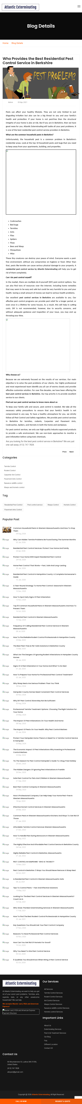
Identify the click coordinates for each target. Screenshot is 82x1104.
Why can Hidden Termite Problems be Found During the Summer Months (44, 539)
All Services (48, 989)
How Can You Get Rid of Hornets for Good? (32, 942)
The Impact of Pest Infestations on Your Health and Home (38, 721)
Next (71, 451)
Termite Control (10, 466)
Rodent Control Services (53, 997)
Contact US (48, 1048)
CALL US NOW (20, 1101)
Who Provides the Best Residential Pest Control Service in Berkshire (38, 61)
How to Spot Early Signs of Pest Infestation (31, 597)
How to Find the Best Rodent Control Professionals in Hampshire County (44, 916)
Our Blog (47, 1037)
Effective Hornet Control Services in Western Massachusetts (39, 807)
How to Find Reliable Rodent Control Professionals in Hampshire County (44, 637)
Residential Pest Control (13, 505)
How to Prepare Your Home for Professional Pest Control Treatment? (43, 674)
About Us (47, 1025)
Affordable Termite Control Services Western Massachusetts (39, 827)
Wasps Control (53, 505)
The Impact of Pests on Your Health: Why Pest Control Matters (40, 729)
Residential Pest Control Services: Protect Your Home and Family (41, 548)
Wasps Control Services (53, 1004)
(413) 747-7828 (26, 444)
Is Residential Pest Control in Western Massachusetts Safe (38, 879)
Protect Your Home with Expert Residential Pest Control (37, 557)
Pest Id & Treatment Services (55, 1033)
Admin (10, 102)
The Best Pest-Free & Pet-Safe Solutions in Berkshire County (39, 646)
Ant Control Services (51, 1001)
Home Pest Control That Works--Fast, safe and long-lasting (39, 565)
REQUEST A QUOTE (62, 1101)
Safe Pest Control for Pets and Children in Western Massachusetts (42, 778)
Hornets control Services (53, 1012)
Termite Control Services (53, 993)
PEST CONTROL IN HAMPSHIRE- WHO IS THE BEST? (33, 862)
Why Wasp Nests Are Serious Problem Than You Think (36, 683)
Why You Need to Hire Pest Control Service (31, 951)
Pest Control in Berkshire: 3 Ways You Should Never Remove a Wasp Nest (44, 870)
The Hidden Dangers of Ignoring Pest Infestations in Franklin (39, 769)
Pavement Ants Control (12, 479)
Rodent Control (9, 471)
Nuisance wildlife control (13, 483)
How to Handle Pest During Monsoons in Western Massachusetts (41, 836)
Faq (45, 1041)
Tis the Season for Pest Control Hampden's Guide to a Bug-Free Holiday (44, 761)
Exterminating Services (52, 1029)
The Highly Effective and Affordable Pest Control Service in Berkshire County (46, 844)
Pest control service (34, 505)
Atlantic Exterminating (41, 1094)
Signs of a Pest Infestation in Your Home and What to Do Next (40, 666)
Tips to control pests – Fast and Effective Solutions (35, 888)
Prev (64, 451)
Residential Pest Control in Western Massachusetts (35, 617)
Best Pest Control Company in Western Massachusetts (37, 787)
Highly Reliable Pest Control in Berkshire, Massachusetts (37, 853)
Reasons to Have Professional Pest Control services (35, 934)
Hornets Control (69, 505)
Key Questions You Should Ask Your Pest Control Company (38, 925)
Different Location (51, 1044)
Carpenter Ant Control (12, 475)
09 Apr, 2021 (22, 102)
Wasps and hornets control (14, 487)
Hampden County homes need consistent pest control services (41, 692)
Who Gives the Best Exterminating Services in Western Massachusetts (43, 908)
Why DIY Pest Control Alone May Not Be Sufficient (34, 700)
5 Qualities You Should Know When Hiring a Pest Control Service (40, 960)
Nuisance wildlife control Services (56, 1008)
